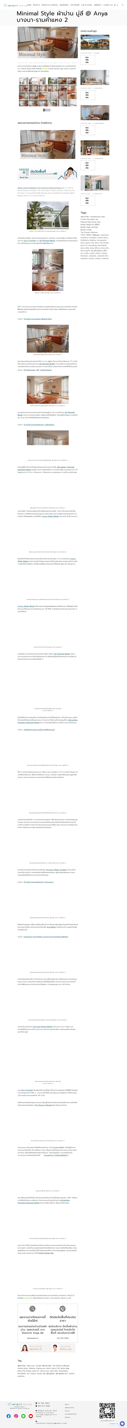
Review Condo (86, 230)
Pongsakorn (99, 123)
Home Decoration (40, 62)
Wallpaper (96, 235)
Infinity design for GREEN (90, 224)
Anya (31, 62)
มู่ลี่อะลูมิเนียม (50, 1373)
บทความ (67, 1411)
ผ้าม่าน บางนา (44, 1371)
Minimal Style (47, 1365)
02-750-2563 (63, 1338)
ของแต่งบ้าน (105, 235)
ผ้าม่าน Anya (65, 1368)
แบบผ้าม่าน (21, 1376)
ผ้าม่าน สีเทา (54, 1371)
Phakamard (99, 158)
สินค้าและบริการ (69, 1408)
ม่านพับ (92, 253)
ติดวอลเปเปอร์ (101, 240)
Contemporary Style (97, 216)
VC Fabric (54, 62)
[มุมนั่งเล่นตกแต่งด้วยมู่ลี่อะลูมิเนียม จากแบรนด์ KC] (52, 95)
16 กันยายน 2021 (23, 62)
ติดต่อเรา (67, 1417)
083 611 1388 (43, 1406)
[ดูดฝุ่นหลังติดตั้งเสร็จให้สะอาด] (33, 80)
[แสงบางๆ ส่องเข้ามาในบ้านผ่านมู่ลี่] (43, 95)
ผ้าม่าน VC (35, 1371)
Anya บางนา (31, 1365)
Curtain (38, 1365)
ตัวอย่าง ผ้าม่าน (23, 1368)
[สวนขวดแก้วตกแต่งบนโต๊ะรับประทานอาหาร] (72, 95)
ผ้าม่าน (48, 1368)
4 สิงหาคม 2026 (85, 193)
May (75, 62)
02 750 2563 (43, 1403)
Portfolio (94, 227)
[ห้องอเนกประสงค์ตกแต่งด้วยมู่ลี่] (72, 80)
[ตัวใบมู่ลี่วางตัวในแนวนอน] (52, 88)
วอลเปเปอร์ (92, 256)
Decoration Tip (92, 219)
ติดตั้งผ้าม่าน (85, 240)
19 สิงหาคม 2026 (86, 88)
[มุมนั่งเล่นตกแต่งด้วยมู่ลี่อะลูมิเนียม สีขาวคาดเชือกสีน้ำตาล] (62, 88)
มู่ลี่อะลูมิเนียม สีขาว (62, 1373)
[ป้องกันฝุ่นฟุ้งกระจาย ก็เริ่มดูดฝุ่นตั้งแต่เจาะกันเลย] (23, 80)
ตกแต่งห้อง (93, 237)
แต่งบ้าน (72, 1373)
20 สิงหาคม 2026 (86, 53)
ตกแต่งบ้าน (84, 237)
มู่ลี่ (44, 1373)
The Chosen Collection (61, 1365)
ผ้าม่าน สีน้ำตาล (95, 248)
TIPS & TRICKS (86, 235)
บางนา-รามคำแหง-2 (64, 62)
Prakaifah (98, 88)
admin (97, 53)
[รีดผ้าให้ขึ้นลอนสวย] (43, 80)
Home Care (96, 222)
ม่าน (28, 1373)
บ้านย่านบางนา (40, 1368)
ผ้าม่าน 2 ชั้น (56, 1368)
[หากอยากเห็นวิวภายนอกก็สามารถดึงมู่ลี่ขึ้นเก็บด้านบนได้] (33, 88)
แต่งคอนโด (84, 258)
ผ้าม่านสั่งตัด (22, 1373)
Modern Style (85, 227)
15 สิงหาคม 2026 (86, 158)
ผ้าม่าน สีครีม (85, 248)
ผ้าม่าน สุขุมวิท (85, 250)
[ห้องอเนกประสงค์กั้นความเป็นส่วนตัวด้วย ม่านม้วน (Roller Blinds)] (33, 102)
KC (48, 62)
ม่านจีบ (86, 253)
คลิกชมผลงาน (32, 1338)
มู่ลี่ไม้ (105, 250)
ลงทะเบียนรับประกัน (70, 1414)
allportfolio (22, 1365)
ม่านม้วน (33, 1373)
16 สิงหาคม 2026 (86, 123)
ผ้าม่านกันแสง (63, 1371)
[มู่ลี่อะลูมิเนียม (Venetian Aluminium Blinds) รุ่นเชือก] (62, 95)
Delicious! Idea (86, 222)
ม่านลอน (39, 1373)
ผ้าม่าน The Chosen (24, 1371)
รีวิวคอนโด (84, 256)
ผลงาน (67, 1404)
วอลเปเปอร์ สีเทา (102, 256)
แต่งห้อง (98, 258)
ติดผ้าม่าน (32, 1368)
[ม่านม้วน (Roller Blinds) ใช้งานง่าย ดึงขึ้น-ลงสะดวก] (43, 102)
